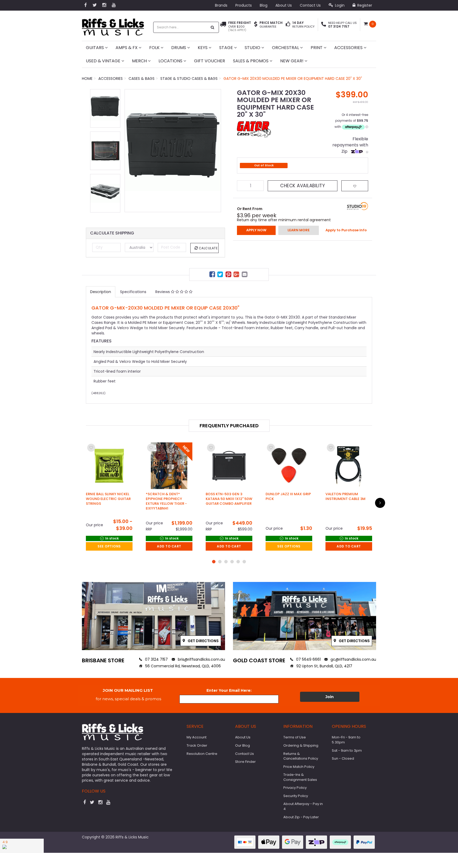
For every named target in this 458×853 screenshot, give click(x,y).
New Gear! (292, 61)
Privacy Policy (295, 787)
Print (317, 48)
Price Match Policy (298, 766)
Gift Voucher (209, 61)
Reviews (163, 291)
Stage (226, 48)
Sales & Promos (251, 61)
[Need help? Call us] (323, 24)
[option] (173, 150)
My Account (196, 737)
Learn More (299, 230)
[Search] (212, 27)
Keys (203, 48)
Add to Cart (169, 546)
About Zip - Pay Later (301, 817)
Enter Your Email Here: (229, 690)
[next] (380, 502)
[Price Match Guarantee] (255, 24)
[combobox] (180, 27)
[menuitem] (212, 275)
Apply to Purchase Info (346, 230)
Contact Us (310, 5)
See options (109, 546)
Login (339, 5)
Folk (155, 48)
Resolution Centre (202, 753)
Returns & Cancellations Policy (300, 756)
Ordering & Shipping (300, 745)
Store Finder (245, 761)
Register (364, 5)
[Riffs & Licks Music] (113, 25)
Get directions (203, 640)
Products (243, 5)
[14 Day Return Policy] (288, 24)
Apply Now (256, 230)
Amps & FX (127, 48)
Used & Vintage (103, 61)
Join (329, 696)
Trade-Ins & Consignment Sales (300, 777)
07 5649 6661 (308, 659)
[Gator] (254, 129)
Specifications (133, 291)
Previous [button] (131, 156)
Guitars (95, 48)
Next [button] (214, 156)
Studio (253, 48)
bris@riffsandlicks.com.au (201, 659)
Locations (170, 61)
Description (100, 291)
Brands (221, 5)
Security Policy (295, 795)
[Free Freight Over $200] (223, 26)
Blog (263, 5)
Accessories (349, 48)
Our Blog (242, 745)
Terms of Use (294, 737)
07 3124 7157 (156, 659)
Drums (179, 48)
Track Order (197, 745)
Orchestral (286, 48)
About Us (283, 5)
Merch (140, 61)
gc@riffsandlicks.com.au (352, 659)
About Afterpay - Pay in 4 (303, 806)
